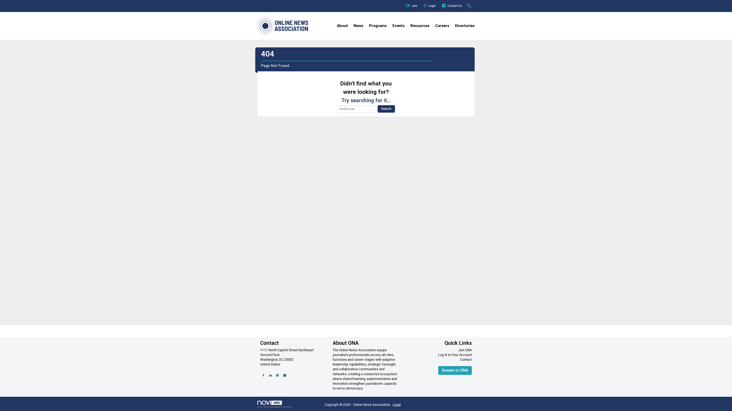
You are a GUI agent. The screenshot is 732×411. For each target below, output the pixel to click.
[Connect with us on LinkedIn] (270, 375)
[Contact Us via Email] (284, 375)
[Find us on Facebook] (263, 375)
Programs (378, 25)
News (358, 25)
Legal (397, 405)
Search (386, 109)
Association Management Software (274, 407)
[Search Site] (469, 6)
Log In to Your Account (455, 355)
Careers (442, 25)
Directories (465, 25)
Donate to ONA (455, 370)
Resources (419, 25)
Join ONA (465, 350)
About (342, 25)
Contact (466, 360)
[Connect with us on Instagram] (277, 375)
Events (398, 25)
